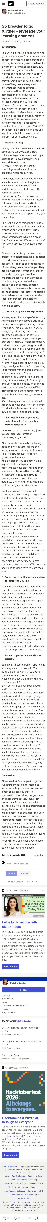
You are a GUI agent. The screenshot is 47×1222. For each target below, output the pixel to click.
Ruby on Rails (30, 1207)
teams (27, 41)
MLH (41, 1191)
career (6, 41)
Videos (39, 1176)
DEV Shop (32, 1191)
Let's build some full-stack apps (20, 924)
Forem (12, 1202)
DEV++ (30, 1176)
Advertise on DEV (11, 1183)
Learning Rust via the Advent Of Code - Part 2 (21, 1030)
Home (6, 1176)
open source (26, 1202)
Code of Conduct (15, 882)
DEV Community (10, 1167)
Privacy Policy (31, 1195)
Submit (11, 873)
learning (16, 41)
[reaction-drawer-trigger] (6, 1218)
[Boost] (36, 1218)
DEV (12, 1205)
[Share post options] (43, 1218)
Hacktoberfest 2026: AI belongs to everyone (20, 1120)
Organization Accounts (31, 1183)
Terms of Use (23, 1198)
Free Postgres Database (14, 1191)
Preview (25, 873)
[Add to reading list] (27, 1218)
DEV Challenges (18, 1176)
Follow (23, 990)
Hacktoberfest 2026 (16, 1136)
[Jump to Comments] (17, 1218)
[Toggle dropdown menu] (43, 890)
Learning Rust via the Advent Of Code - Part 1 (21, 1044)
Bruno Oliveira (15, 10)
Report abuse (33, 882)
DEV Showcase (14, 1187)
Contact (34, 1187)
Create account (36, 3)
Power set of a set (15, 1057)
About (25, 1187)
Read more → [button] (10, 966)
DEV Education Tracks (17, 1179)
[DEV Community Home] (10, 3)
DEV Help (33, 1179)
